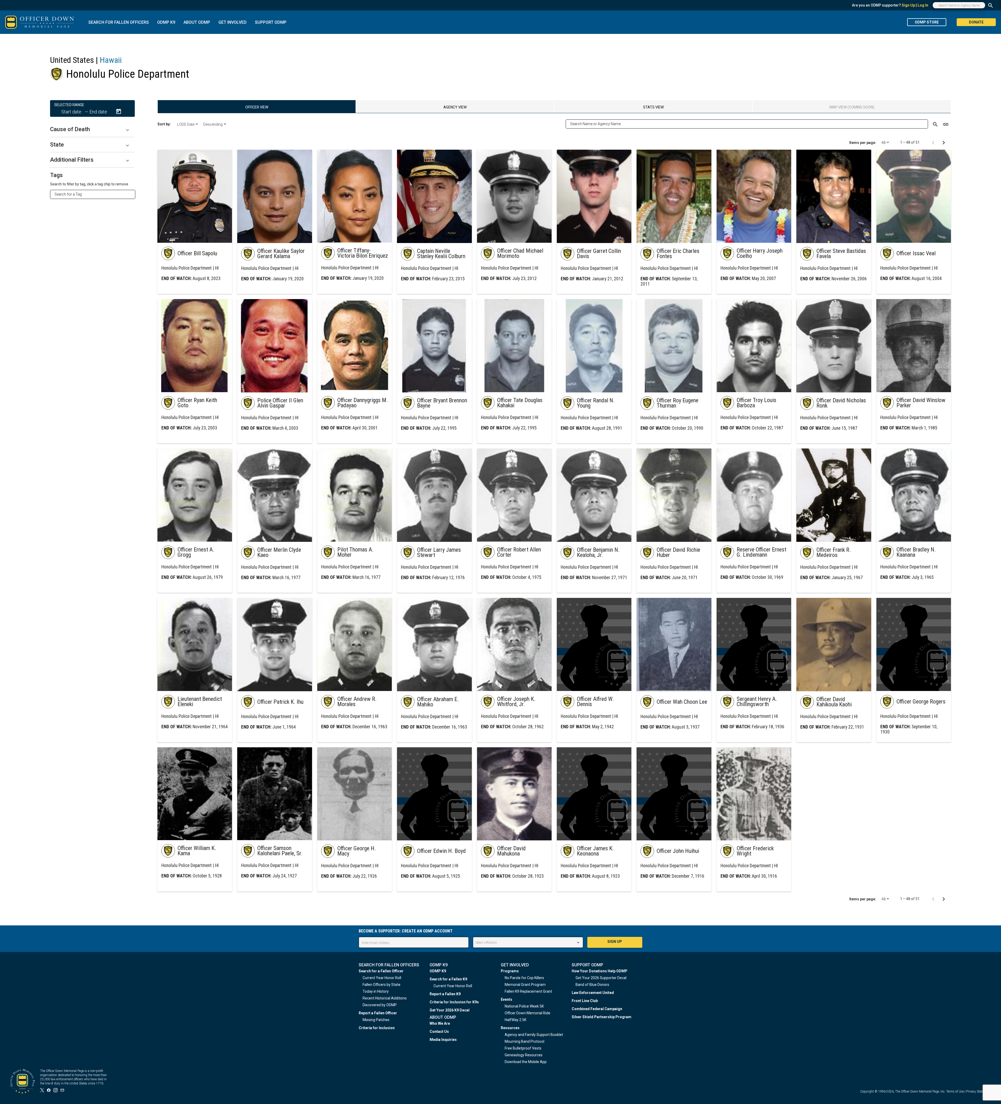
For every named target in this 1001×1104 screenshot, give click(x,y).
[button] (92, 129)
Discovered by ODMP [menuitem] (380, 1005)
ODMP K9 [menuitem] (438, 971)
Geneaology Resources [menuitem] (523, 1055)
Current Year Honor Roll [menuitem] (382, 978)
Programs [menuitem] (510, 971)
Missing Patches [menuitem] (376, 1020)
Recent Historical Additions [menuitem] (385, 998)
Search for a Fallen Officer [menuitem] (381, 971)
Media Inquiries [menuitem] (443, 1040)
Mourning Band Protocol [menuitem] (524, 1041)
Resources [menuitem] (510, 1028)
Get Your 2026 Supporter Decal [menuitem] (601, 978)
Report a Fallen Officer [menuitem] (378, 1013)
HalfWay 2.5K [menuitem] (515, 1020)
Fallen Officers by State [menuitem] (381, 984)
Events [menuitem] (506, 999)
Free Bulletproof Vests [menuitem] (523, 1048)
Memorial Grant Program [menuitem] (525, 984)
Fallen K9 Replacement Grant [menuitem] (528, 991)
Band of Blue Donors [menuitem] (592, 984)
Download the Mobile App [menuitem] (526, 1062)
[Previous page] (933, 142)
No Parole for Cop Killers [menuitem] (524, 978)
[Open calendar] (118, 111)
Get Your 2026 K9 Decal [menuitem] (449, 1010)
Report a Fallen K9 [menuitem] (445, 994)
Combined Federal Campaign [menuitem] (597, 1009)
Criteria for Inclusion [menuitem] (377, 1028)
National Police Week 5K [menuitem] (524, 1006)
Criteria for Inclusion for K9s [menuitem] (454, 1002)
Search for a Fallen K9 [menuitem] (448, 979)
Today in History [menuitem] (376, 991)
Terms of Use (955, 1091)
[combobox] (94, 194)
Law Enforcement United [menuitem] (593, 993)
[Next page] (943, 142)
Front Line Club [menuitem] (585, 1001)
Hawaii (111, 60)
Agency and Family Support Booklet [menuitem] (534, 1035)
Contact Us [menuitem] (439, 1031)
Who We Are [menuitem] (440, 1023)
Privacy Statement (978, 1091)
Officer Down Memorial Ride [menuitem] (527, 1013)
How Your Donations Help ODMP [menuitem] (599, 971)
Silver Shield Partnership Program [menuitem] (601, 1017)
